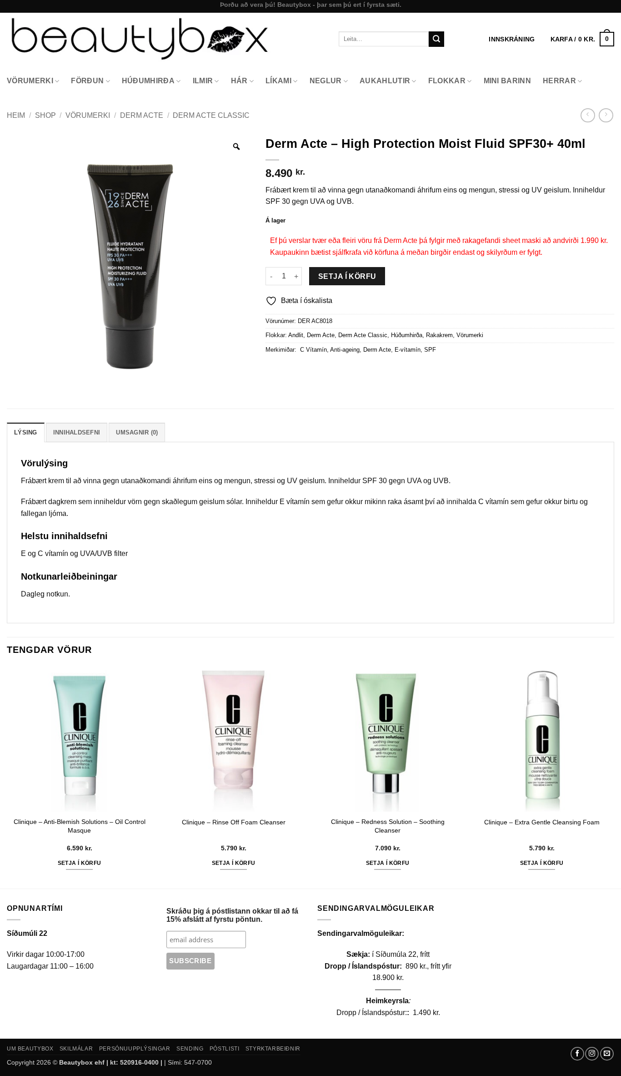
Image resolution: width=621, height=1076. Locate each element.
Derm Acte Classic (211, 115)
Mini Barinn (507, 81)
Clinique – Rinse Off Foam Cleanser (233, 822)
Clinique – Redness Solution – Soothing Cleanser (388, 826)
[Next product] (588, 115)
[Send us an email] (607, 1054)
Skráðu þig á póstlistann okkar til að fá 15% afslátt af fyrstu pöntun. (232, 915)
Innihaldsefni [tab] (76, 432)
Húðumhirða (148, 81)
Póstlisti (225, 1049)
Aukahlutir (385, 81)
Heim (16, 115)
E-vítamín (408, 349)
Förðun (87, 81)
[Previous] (7, 777)
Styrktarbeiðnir (272, 1049)
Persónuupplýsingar (134, 1049)
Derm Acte (141, 115)
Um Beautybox (30, 1049)
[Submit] (436, 39)
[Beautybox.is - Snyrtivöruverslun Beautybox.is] (166, 39)
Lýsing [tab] (25, 432)
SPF (430, 349)
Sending (189, 1049)
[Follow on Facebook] (577, 1054)
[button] (582, 39)
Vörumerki (30, 81)
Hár (239, 81)
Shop (45, 115)
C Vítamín (312, 349)
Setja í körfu (347, 276)
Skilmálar (76, 1049)
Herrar (559, 81)
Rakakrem (439, 335)
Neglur (326, 81)
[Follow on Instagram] (592, 1054)
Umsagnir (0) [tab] (137, 432)
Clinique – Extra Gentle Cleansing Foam (542, 822)
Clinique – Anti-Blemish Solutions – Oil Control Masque (79, 826)
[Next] (614, 777)
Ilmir (203, 81)
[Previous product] (606, 115)
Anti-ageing (345, 349)
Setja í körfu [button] (79, 863)
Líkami (278, 81)
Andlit (295, 335)
